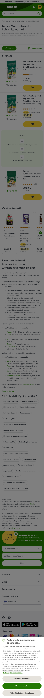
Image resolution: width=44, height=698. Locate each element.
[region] (22, 667)
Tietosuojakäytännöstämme (12, 673)
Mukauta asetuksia (22, 678)
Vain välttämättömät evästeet (22, 693)
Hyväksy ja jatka (22, 686)
